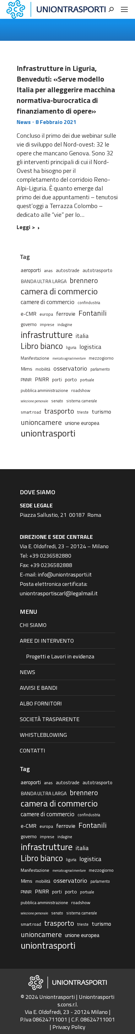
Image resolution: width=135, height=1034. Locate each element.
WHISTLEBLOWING (43, 735)
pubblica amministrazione (44, 390)
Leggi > (26, 227)
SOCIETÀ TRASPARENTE (49, 719)
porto (71, 379)
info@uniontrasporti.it (65, 574)
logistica (90, 346)
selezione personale (34, 401)
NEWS (27, 672)
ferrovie (65, 313)
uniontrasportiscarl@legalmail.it (59, 593)
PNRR (42, 379)
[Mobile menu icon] (124, 9)
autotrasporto (97, 270)
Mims (26, 368)
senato (57, 401)
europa (46, 314)
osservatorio (70, 368)
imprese (47, 325)
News (24, 122)
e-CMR (28, 314)
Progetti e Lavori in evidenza (60, 656)
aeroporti (31, 270)
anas (48, 270)
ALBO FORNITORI (41, 703)
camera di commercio (59, 291)
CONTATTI (32, 750)
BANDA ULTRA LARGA (44, 281)
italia (82, 335)
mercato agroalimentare (69, 358)
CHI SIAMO (33, 625)
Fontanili (92, 313)
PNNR (26, 379)
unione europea (82, 423)
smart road (31, 412)
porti (57, 379)
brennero (84, 280)
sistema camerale (81, 401)
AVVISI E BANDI (38, 687)
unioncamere (41, 422)
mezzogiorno (101, 358)
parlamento (100, 369)
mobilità (42, 369)
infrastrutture (47, 335)
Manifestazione (35, 358)
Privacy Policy (68, 1027)
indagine (64, 325)
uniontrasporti (48, 433)
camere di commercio (47, 301)
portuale (87, 380)
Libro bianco (42, 346)
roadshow (80, 390)
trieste (83, 412)
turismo (101, 411)
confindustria (89, 303)
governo (29, 324)
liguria (71, 348)
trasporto (59, 411)
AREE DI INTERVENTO (47, 640)
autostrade (67, 270)
